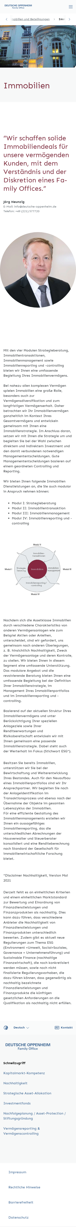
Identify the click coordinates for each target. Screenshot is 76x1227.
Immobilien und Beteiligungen (28, 19)
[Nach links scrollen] (6, 19)
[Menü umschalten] (70, 6)
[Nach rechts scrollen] (69, 19)
